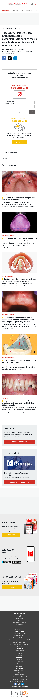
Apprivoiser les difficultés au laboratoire (20, 238)
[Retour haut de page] (35, 693)
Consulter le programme (19, 482)
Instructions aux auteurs (20, 679)
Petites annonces (19, 627)
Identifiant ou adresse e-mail (9, 102)
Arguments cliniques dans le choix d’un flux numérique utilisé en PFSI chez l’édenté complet (18, 403)
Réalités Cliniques (19, 635)
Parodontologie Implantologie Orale (19, 640)
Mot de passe (10, 107)
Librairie (19, 655)
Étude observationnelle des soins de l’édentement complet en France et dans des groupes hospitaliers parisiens (18, 319)
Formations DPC (19, 629)
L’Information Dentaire (19, 633)
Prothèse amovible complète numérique (20, 279)
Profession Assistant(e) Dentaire (19, 644)
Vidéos (19, 620)
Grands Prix (19, 662)
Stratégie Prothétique (19, 638)
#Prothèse (5, 159)
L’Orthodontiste (19, 646)
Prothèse (17, 28)
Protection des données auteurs (19, 681)
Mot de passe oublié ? (18, 111)
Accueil (3, 28)
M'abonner (19, 142)
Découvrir (11, 587)
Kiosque (19, 653)
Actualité (19, 616)
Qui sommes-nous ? (19, 670)
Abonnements (19, 651)
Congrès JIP (19, 666)
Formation (9, 28)
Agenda (19, 659)
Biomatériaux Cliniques (19, 642)
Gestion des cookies (19, 686)
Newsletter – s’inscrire (19, 623)
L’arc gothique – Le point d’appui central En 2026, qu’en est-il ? (19, 361)
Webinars (19, 664)
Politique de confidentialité (19, 677)
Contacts (19, 672)
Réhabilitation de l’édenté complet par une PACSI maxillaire (18, 199)
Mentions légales (19, 675)
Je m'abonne (10, 534)
